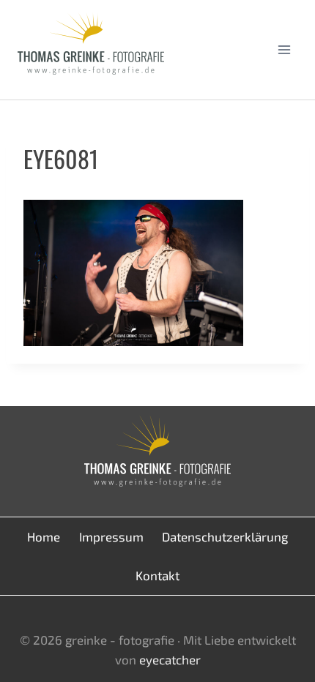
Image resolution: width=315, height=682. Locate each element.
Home (43, 536)
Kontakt (157, 575)
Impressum (111, 536)
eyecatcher (170, 659)
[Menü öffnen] (283, 49)
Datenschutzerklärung (225, 536)
